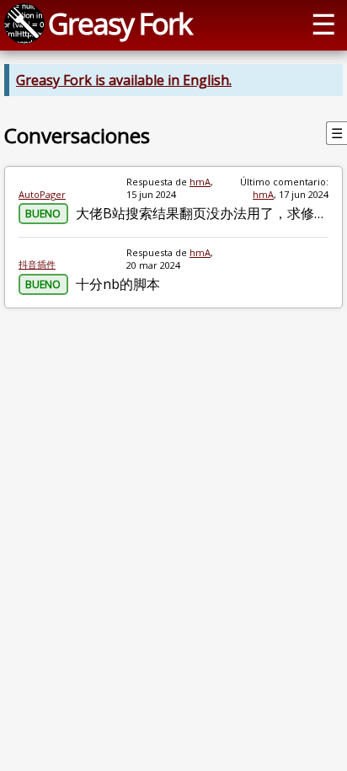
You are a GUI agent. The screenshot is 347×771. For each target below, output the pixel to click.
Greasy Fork (119, 23)
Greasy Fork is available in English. (124, 80)
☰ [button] (323, 23)
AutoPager (42, 194)
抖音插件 (37, 264)
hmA (200, 181)
